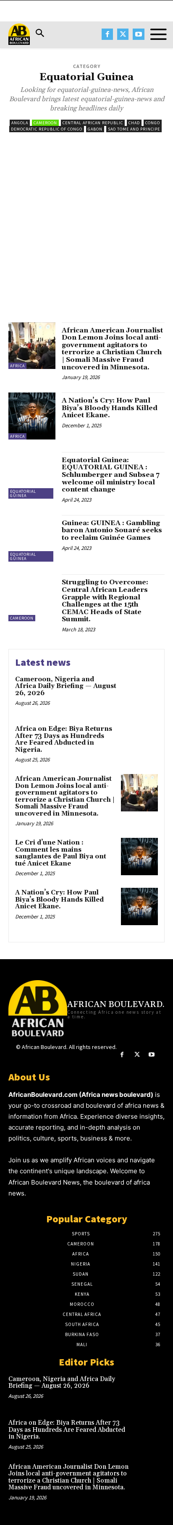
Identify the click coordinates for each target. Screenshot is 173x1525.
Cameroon (45, 123)
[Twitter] (122, 34)
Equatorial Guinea (23, 493)
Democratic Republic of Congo (46, 129)
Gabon (95, 129)
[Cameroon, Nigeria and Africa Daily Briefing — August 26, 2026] (139, 693)
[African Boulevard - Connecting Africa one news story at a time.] (19, 34)
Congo (152, 123)
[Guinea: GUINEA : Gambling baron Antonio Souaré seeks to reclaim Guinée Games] (31, 538)
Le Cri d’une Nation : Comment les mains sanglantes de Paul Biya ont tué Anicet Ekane (60, 853)
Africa (17, 366)
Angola (19, 123)
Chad (134, 123)
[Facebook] (107, 34)
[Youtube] (138, 34)
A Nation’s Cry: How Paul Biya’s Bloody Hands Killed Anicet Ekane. (109, 407)
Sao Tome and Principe (134, 129)
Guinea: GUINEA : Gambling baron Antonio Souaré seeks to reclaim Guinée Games (112, 530)
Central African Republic (93, 123)
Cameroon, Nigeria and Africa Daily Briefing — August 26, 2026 (65, 686)
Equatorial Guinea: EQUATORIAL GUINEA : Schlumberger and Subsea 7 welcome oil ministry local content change (111, 475)
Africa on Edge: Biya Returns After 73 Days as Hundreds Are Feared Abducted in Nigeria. (63, 739)
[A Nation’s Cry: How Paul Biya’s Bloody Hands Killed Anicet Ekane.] (31, 415)
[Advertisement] (86, 231)
